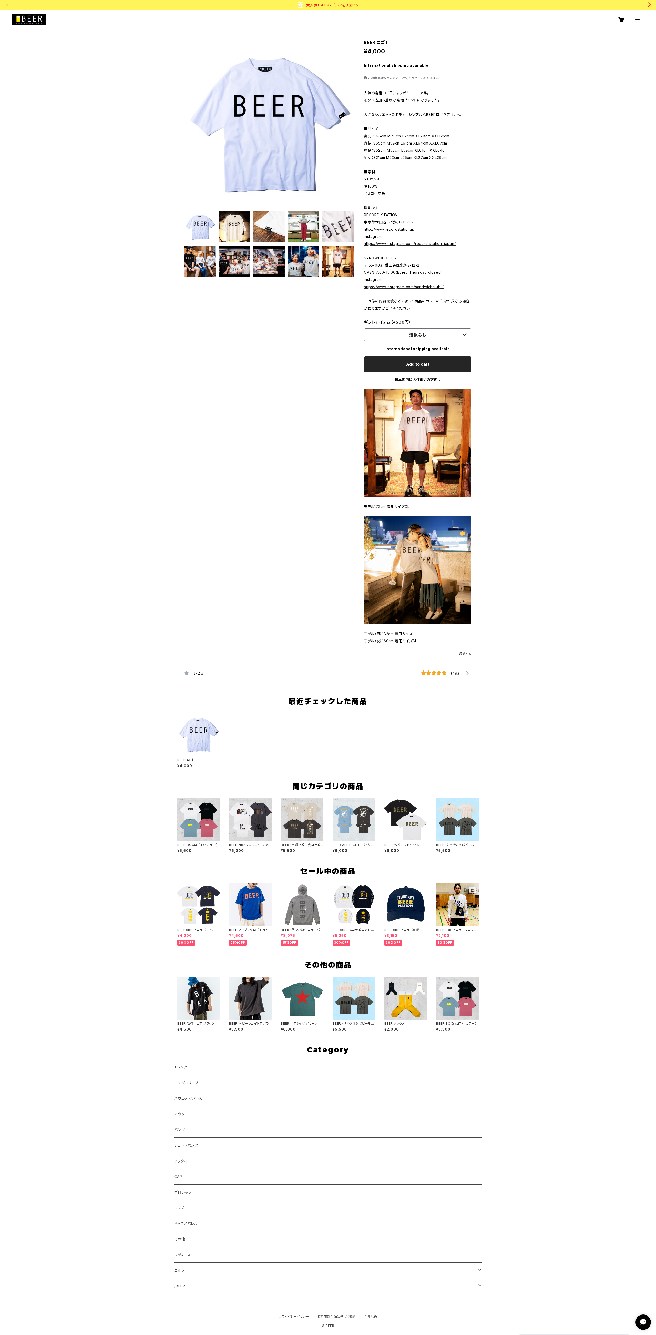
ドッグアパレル (186, 1223)
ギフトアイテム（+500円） (387, 322)
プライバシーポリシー (294, 1316)
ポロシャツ (183, 1192)
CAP (178, 1176)
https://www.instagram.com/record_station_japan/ (410, 243)
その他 (179, 1239)
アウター (181, 1114)
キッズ (179, 1208)
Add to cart (417, 364)
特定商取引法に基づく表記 (336, 1316)
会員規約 (370, 1316)
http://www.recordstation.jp (389, 229)
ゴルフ (179, 1270)
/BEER (179, 1286)
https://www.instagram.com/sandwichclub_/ (404, 286)
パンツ (179, 1129)
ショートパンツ (186, 1145)
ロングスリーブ (186, 1083)
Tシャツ (180, 1067)
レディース (182, 1254)
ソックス (180, 1161)
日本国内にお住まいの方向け (418, 379)
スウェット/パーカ (188, 1098)
